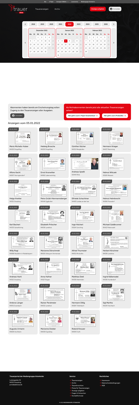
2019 (42, 24)
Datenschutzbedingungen (111, 383)
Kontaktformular (77, 396)
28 (34, 51)
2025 (97, 24)
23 (42, 48)
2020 (51, 24)
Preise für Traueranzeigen (80, 388)
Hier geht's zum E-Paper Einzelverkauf (81, 115)
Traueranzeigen (42, 9)
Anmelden (116, 9)
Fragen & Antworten (79, 393)
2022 (69, 24)
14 (34, 44)
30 (42, 51)
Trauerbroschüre (77, 385)
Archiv (57, 9)
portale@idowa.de (16, 384)
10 (45, 41)
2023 (78, 24)
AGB (103, 385)
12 (65, 44)
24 (45, 48)
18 (49, 44)
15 (38, 44)
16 (42, 44)
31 (45, 51)
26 (66, 51)
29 (38, 51)
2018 (33, 24)
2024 (87, 24)
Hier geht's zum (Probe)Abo (113, 115)
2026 (106, 24)
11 (49, 41)
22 (38, 48)
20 (30, 48)
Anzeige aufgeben (97, 9)
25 (62, 51)
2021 (60, 24)
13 (30, 44)
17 (45, 44)
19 (66, 48)
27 (30, 51)
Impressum (106, 380)
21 (34, 48)
